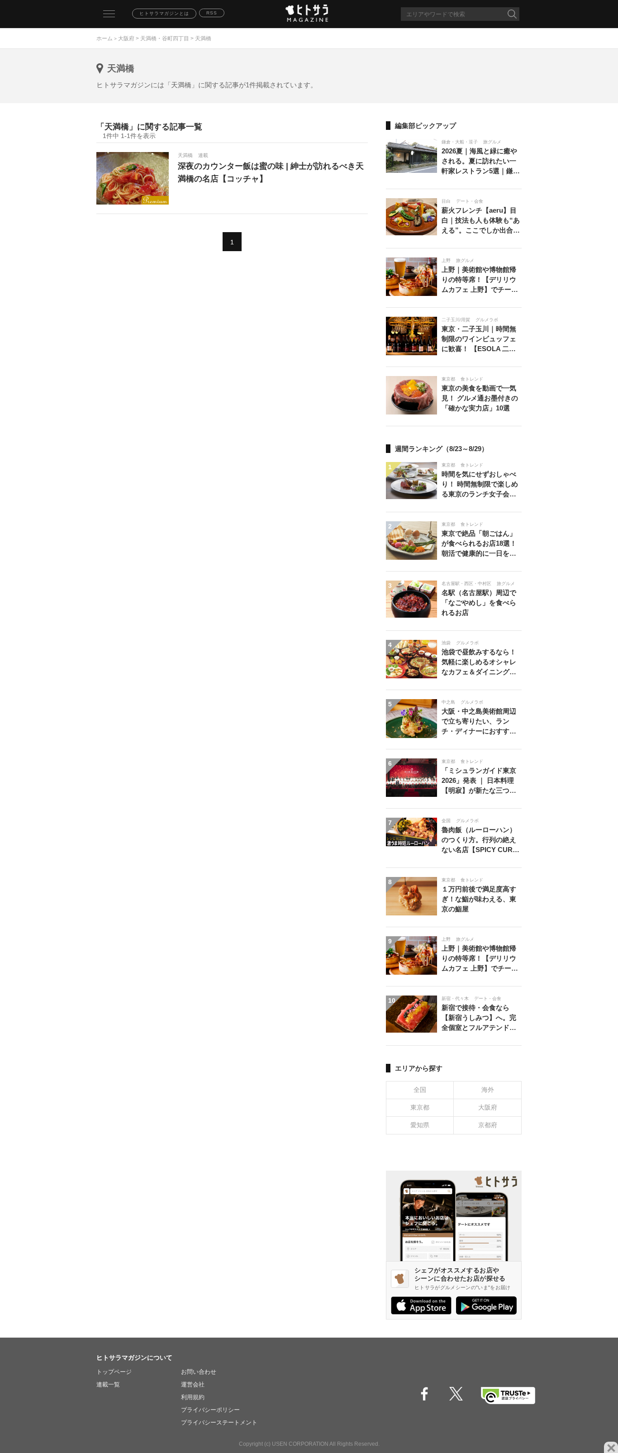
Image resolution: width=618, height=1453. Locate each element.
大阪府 (126, 38)
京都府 (487, 1125)
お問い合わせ (198, 1371)
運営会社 (192, 1384)
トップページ (114, 1371)
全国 (420, 1089)
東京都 (419, 1107)
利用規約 (192, 1397)
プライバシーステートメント (219, 1422)
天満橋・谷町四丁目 (164, 38)
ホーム (104, 38)
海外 (487, 1089)
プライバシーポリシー (210, 1409)
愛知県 (419, 1125)
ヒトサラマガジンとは (164, 13)
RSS (211, 12)
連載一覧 (108, 1384)
